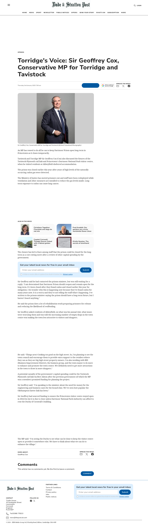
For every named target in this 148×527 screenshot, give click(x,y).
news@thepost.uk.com (18, 518)
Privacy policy (51, 492)
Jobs (47, 494)
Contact (49, 490)
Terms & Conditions (53, 487)
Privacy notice (68, 274)
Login (139, 5)
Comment (87, 473)
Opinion (21, 52)
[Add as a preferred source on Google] (107, 85)
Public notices (51, 497)
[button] (9, 5)
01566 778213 (18, 514)
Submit (86, 270)
